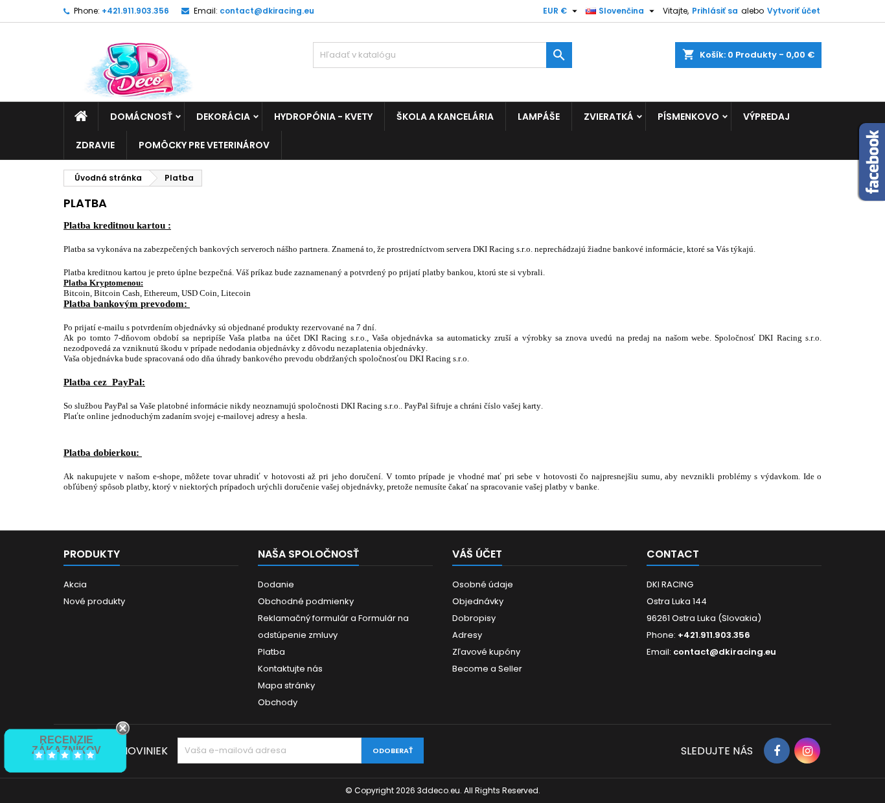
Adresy (467, 635)
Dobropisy (474, 618)
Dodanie (276, 584)
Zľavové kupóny (486, 652)
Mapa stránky (286, 685)
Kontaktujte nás (290, 668)
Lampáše (539, 116)
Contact (673, 554)
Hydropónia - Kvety (323, 116)
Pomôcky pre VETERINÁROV (204, 145)
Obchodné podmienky (306, 601)
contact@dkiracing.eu (267, 10)
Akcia (75, 584)
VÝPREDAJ (766, 116)
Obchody (277, 702)
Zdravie (95, 145)
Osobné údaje (482, 584)
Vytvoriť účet (793, 10)
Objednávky (477, 601)
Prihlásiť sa (715, 10)
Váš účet (477, 554)
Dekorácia (223, 116)
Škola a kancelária (445, 116)
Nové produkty (94, 601)
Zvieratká (609, 116)
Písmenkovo (688, 116)
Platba (271, 652)
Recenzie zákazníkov (66, 745)
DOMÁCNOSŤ (141, 116)
